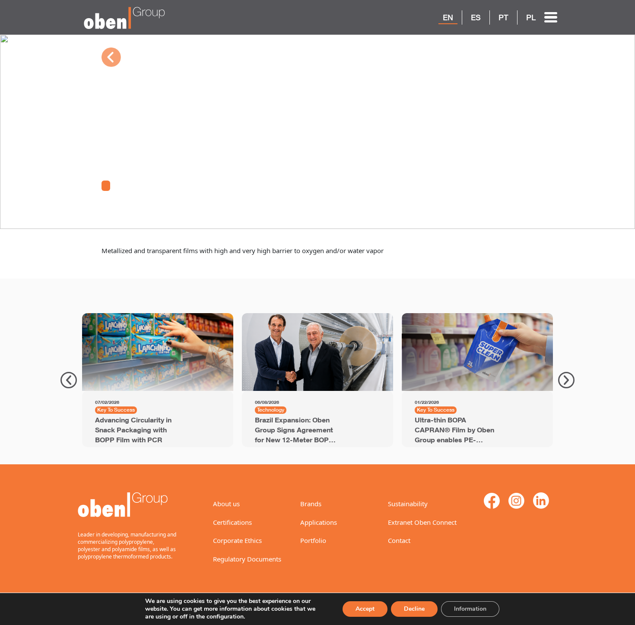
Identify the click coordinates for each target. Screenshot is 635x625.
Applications (318, 522)
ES (476, 17)
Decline (414, 609)
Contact (399, 540)
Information (470, 609)
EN (448, 17)
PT (503, 17)
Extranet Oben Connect (422, 522)
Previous (68, 380)
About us (226, 503)
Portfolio (313, 540)
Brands (310, 503)
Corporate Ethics (237, 540)
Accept (365, 609)
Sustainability (408, 503)
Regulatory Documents (247, 559)
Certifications (232, 522)
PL (531, 17)
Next (566, 380)
